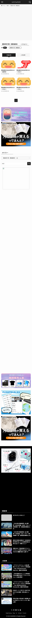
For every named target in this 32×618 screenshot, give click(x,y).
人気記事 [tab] (23, 55)
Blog (14, 613)
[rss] (18, 610)
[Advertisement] (16, 23)
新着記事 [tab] (9, 55)
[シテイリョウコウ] (16, 2)
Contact (20, 613)
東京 (5, 47)
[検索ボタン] (30, 2)
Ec (16, 613)
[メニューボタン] (2, 2)
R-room (24, 613)
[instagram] (14, 610)
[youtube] (16, 610)
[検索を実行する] (29, 163)
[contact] (20, 610)
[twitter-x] (12, 610)
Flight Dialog (9, 613)
